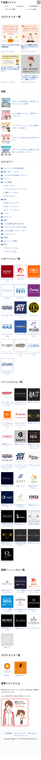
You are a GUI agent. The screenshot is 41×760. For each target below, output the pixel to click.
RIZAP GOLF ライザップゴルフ (7, 544)
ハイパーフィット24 (20, 354)
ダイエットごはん (11, 248)
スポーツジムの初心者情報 (13, 168)
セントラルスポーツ (7, 316)
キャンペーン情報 (10, 241)
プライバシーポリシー (20, 735)
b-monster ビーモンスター (20, 610)
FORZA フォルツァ (33, 506)
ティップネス (33, 279)
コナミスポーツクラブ (7, 280)
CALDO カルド (20, 675)
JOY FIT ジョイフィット (20, 316)
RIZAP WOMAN (34, 524)
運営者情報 (8, 733)
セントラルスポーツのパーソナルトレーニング (7, 467)
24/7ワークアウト (34, 402)
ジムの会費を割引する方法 (13, 224)
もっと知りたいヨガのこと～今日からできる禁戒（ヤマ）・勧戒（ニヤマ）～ (30, 77)
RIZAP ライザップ (34, 423)
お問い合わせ (32, 733)
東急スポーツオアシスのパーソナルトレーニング (34, 446)
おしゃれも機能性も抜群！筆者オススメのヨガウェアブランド (30, 47)
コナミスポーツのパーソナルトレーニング (7, 404)
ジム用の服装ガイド (34, 6)
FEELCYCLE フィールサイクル (7, 591)
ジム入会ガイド (20, 6)
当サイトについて (19, 733)
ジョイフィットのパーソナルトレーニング (20, 467)
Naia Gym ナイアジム (7, 506)
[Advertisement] (20, 757)
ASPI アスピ (20, 486)
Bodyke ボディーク (20, 525)
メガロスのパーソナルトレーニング (20, 403)
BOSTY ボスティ (20, 444)
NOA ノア (7, 647)
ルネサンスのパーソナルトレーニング (20, 425)
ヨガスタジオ (10, 196)
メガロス (7, 298)
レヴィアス (7, 562)
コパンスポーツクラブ (34, 354)
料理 (5, 244)
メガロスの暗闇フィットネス (20, 591)
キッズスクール (9, 234)
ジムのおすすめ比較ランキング (15, 175)
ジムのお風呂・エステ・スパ (14, 230)
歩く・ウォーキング (12, 210)
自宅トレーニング (11, 203)
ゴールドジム (33, 315)
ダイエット (7, 217)
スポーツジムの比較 (10, 9)
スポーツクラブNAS (7, 335)
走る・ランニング (11, 206)
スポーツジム (10, 185)
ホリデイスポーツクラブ (7, 373)
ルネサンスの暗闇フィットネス (34, 591)
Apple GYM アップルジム (33, 487)
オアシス (20, 298)
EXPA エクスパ (20, 628)
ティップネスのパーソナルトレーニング (7, 425)
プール (5, 213)
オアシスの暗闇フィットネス (7, 610)
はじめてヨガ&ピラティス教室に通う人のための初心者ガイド (10, 69)
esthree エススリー (7, 487)
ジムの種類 (7, 182)
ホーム (7, 6)
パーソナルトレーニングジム (16, 189)
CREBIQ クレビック (7, 445)
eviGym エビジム (34, 543)
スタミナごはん (11, 251)
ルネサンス (20, 279)
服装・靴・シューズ (11, 172)
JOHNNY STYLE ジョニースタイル (7, 525)
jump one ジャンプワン (33, 610)
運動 (5, 199)
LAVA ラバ (7, 675)
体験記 (5, 237)
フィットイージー (7, 353)
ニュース (6, 179)
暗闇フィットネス (11, 192)
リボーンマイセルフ (34, 466)
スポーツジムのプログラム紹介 (15, 227)
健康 (5, 220)
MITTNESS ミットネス (7, 629)
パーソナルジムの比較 (30, 9)
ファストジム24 (20, 334)
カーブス (34, 298)
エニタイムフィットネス (34, 335)
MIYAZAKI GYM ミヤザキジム (20, 544)
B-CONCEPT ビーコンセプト (20, 506)
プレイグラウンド (34, 628)
